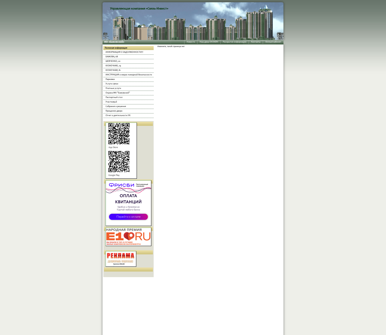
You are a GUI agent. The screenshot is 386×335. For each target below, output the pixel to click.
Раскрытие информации (234, 42)
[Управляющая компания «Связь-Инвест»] (193, 21)
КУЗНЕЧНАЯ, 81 (113, 70)
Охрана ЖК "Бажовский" (118, 93)
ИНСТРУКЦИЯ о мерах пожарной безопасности (129, 75)
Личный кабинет (273, 42)
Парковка (110, 79)
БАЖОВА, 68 (112, 57)
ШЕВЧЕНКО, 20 (113, 61)
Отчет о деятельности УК (118, 115)
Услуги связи (112, 84)
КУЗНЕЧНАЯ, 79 (113, 66)
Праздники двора (114, 111)
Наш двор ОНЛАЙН (209, 42)
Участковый (111, 102)
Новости (191, 42)
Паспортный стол (114, 97)
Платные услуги (113, 88)
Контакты (256, 42)
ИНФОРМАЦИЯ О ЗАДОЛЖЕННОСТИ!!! (124, 52)
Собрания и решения (116, 106)
